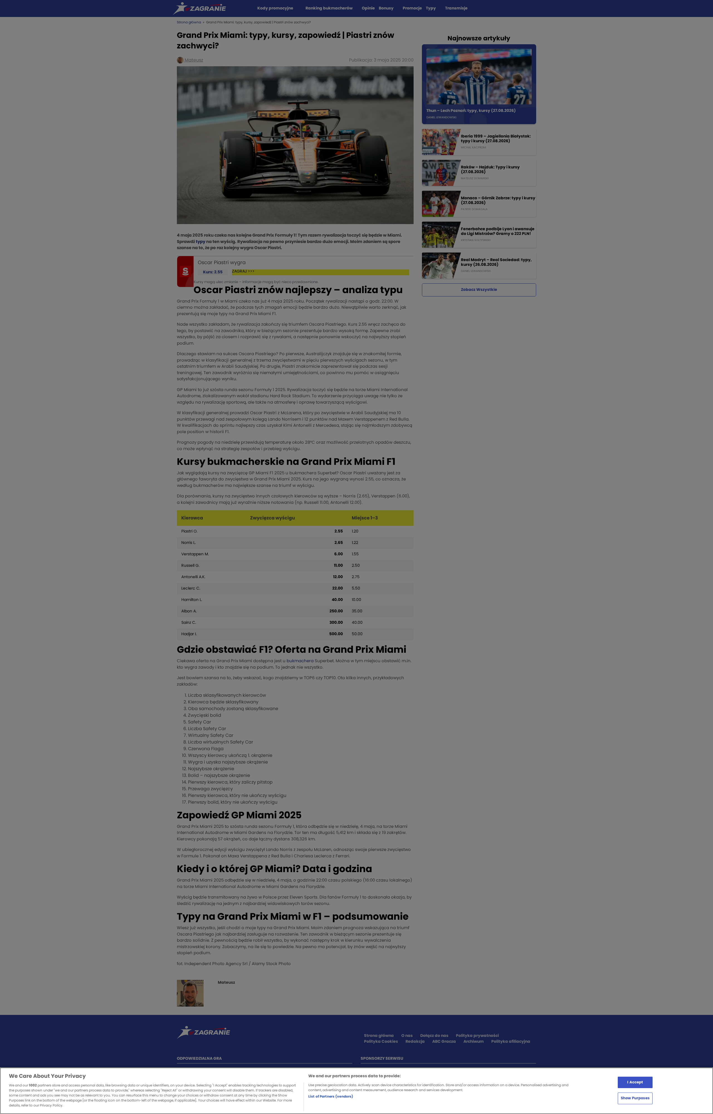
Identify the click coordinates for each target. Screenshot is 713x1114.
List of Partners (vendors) (330, 1096)
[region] (356, 1091)
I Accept (635, 1082)
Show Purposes (635, 1098)
